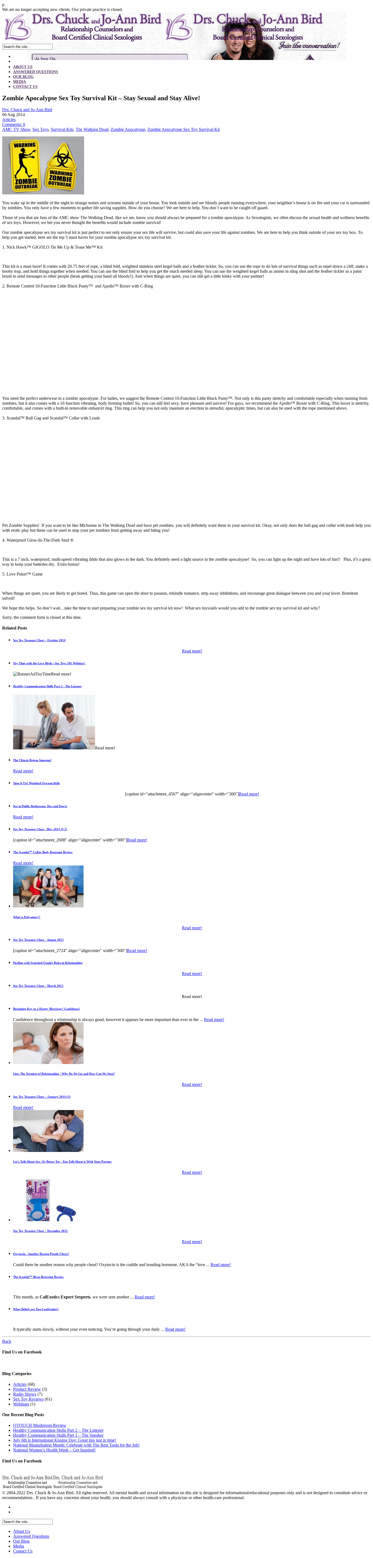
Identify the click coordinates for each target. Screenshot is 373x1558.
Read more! (192, 651)
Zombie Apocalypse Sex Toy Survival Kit (183, 129)
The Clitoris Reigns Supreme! (32, 760)
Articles (9, 119)
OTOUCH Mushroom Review (39, 1425)
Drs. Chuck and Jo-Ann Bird (27, 109)
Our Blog (23, 77)
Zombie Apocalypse (128, 129)
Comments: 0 (13, 124)
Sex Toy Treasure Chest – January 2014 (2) (41, 1096)
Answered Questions (35, 72)
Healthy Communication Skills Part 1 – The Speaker (58, 1435)
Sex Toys (40, 129)
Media (19, 82)
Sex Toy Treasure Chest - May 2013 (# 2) (40, 829)
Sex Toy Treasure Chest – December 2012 (40, 1230)
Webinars (21, 1404)
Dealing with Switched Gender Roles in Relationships (47, 962)
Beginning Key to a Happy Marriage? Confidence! (46, 1008)
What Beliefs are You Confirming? (36, 1309)
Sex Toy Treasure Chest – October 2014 (39, 640)
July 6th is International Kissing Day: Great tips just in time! (64, 1440)
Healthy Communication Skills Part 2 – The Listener (58, 1430)
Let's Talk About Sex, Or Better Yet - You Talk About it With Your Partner (62, 1161)
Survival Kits (62, 129)
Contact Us (25, 87)
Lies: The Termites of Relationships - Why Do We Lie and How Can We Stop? (64, 1073)
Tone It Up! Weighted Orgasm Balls (36, 783)
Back (6, 1341)
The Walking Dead (92, 129)
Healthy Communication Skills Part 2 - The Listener (47, 686)
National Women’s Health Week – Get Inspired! (54, 1450)
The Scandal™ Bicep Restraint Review (38, 1276)
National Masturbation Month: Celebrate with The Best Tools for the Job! (76, 1445)
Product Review (27, 1389)
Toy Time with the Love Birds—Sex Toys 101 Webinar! (49, 663)
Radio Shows (24, 1394)
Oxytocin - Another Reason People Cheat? (41, 1253)
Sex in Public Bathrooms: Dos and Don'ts (40, 806)
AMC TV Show (16, 129)
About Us (22, 67)
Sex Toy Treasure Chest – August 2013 (38, 939)
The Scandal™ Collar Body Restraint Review (43, 852)
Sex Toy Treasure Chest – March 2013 (38, 985)
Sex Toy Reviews (28, 1399)
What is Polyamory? (26, 917)
